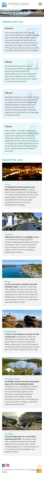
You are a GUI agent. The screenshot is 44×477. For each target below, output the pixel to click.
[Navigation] (40, 4)
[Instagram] (7, 465)
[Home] (15, 4)
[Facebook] (3, 465)
